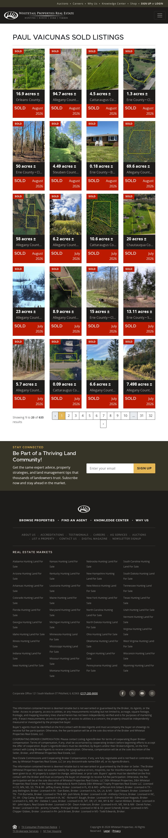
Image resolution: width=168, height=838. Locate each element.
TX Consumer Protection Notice (39, 827)
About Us (29, 535)
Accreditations (52, 535)
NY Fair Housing (52, 831)
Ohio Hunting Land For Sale (101, 634)
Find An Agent (74, 520)
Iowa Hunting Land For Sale (28, 665)
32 (150, 415)
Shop (133, 3)
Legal (107, 831)
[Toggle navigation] (160, 15)
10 (125, 415)
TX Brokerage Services (26, 831)
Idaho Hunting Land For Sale (29, 634)
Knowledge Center (114, 3)
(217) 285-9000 (89, 693)
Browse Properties (37, 520)
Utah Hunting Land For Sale (138, 610)
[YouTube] (142, 693)
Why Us (93, 3)
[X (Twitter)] (132, 693)
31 (142, 415)
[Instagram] (152, 693)
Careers (78, 3)
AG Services (118, 535)
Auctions (62, 3)
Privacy (116, 831)
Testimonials (79, 535)
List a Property (43, 538)
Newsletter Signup (126, 538)
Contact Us (68, 538)
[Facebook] (122, 693)
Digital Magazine (95, 538)
